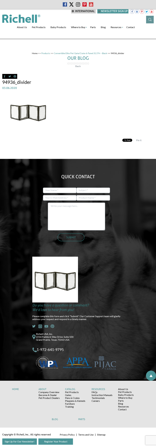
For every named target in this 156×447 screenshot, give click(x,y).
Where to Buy (78, 27)
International (85, 11)
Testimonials (98, 397)
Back (78, 66)
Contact (130, 27)
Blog (103, 27)
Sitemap (101, 434)
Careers (96, 400)
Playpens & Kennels (75, 400)
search (150, 19)
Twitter (34, 326)
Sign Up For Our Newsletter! (19, 441)
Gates (68, 395)
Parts (93, 27)
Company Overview (49, 392)
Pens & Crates (72, 397)
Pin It (139, 140)
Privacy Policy (67, 434)
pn (52, 326)
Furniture (70, 403)
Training (69, 406)
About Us (22, 27)
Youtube (46, 326)
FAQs (95, 392)
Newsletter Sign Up (114, 11)
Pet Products (39, 27)
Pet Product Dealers (49, 397)
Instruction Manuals (102, 395)
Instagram (40, 326)
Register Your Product (55, 441)
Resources (116, 27)
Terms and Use (86, 434)
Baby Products (58, 27)
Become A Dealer (48, 395)
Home (35, 53)
